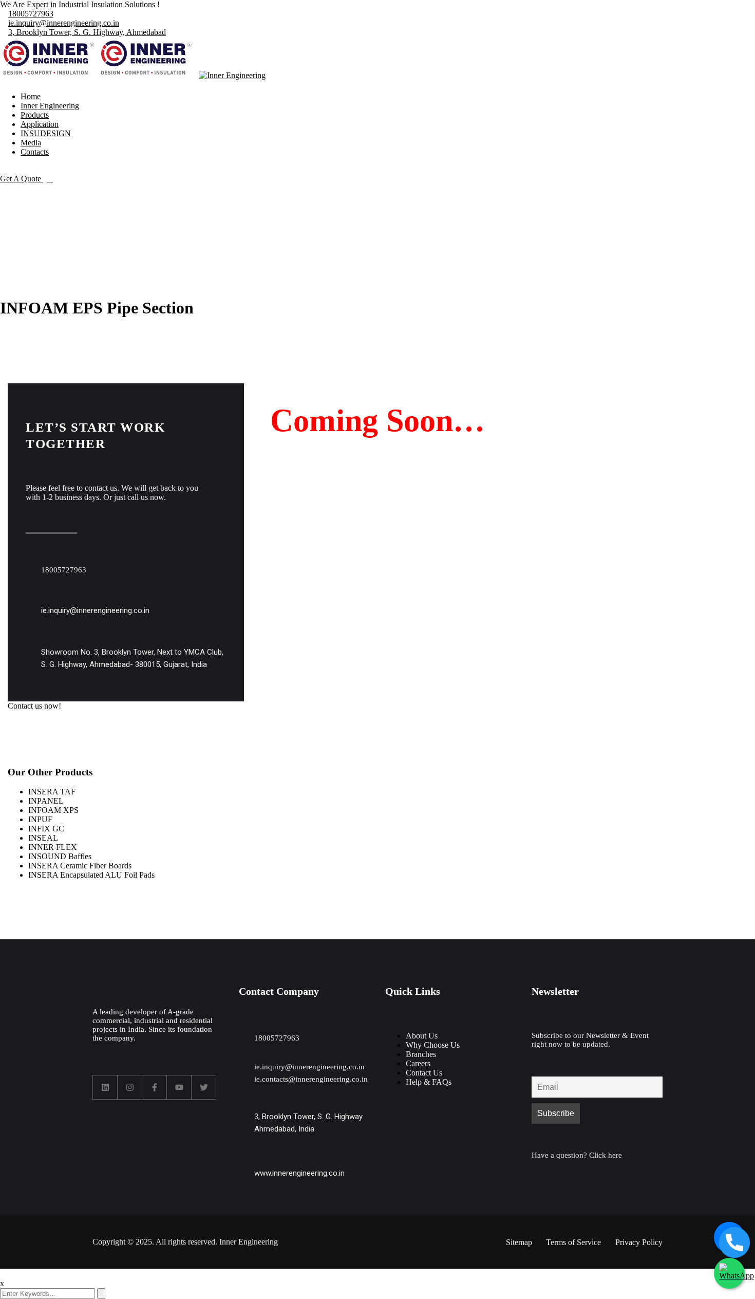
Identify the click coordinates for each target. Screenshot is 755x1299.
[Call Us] (729, 1237)
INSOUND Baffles (59, 856)
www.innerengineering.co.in (299, 1173)
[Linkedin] (105, 1087)
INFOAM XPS (53, 810)
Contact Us (424, 1072)
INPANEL (46, 800)
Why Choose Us (433, 1045)
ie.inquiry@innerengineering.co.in (63, 22)
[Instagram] (130, 1087)
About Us (422, 1035)
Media (31, 142)
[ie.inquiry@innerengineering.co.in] (30, 601)
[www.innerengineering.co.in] (244, 1164)
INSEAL (43, 837)
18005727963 (30, 13)
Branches (421, 1054)
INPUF (40, 819)
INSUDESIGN (46, 133)
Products (35, 114)
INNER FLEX (52, 847)
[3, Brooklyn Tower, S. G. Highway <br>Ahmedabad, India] (244, 1107)
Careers (418, 1063)
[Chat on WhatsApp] (729, 1273)
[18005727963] (30, 561)
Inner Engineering (50, 105)
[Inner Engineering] (49, 75)
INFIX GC (46, 828)
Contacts (35, 151)
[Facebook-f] (154, 1087)
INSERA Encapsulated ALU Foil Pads (91, 874)
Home (31, 96)
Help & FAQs (428, 1082)
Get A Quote (21, 178)
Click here (605, 1155)
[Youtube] (179, 1087)
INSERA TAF (52, 791)
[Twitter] (204, 1087)
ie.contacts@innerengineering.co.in (311, 1079)
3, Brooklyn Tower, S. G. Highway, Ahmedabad (87, 32)
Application (40, 124)
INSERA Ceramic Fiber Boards (79, 865)
